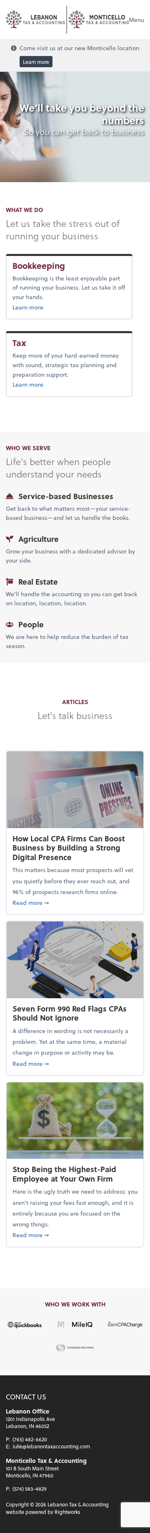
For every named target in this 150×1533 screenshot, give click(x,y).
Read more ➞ (75, 902)
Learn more (36, 61)
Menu (136, 19)
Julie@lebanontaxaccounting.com (51, 1446)
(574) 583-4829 (29, 1488)
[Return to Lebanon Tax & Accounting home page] (67, 20)
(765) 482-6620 (29, 1439)
